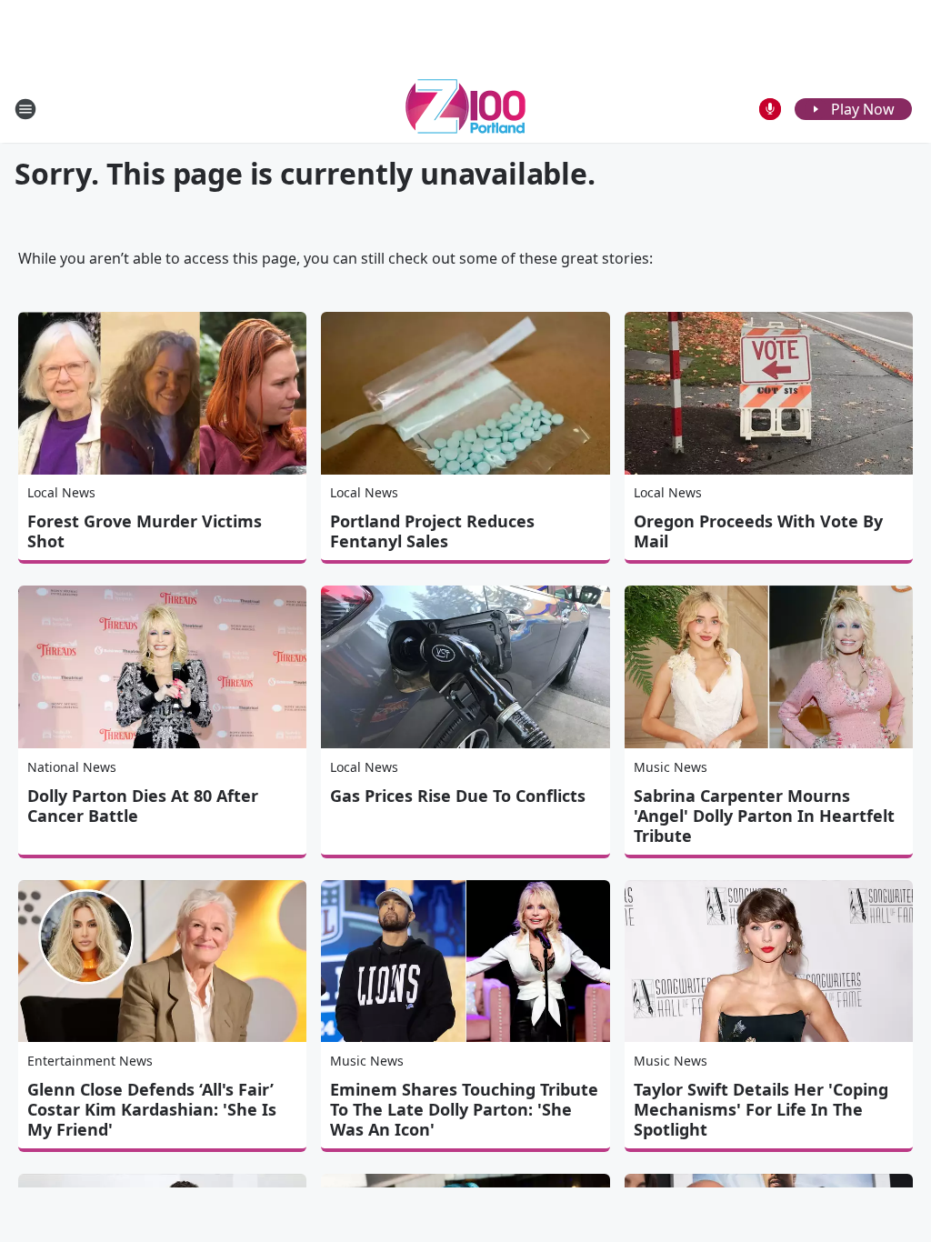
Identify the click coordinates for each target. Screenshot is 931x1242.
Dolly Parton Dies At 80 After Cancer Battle (142, 806)
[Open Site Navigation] (25, 109)
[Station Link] (465, 108)
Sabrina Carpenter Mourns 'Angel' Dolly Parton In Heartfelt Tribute (764, 816)
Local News (61, 492)
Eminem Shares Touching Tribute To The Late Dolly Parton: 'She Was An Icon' (464, 1109)
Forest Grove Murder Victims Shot (144, 531)
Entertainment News (90, 1060)
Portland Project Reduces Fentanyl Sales (432, 531)
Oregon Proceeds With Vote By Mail (758, 531)
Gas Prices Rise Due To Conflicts (458, 796)
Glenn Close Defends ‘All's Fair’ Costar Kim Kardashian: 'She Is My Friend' (151, 1109)
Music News (670, 767)
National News (71, 767)
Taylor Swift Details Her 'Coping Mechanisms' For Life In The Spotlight (761, 1109)
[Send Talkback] (770, 109)
